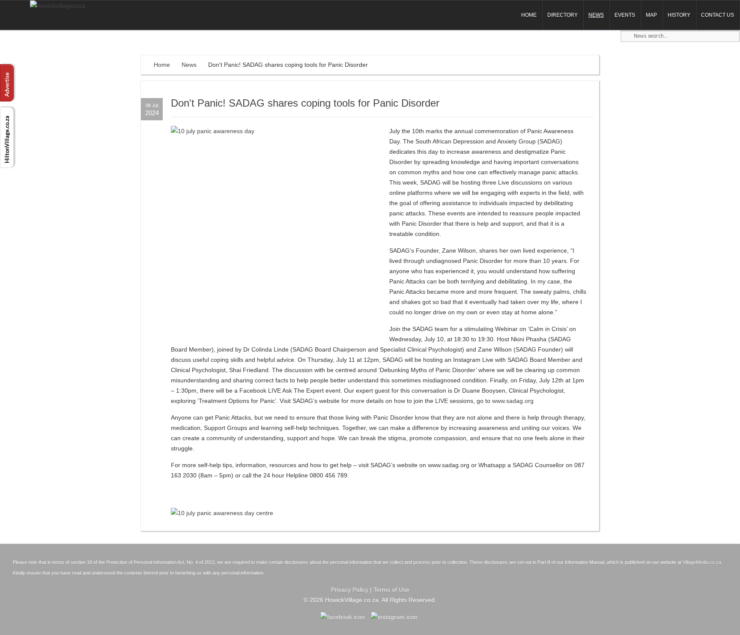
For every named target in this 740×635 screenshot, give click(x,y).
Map (651, 15)
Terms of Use (391, 589)
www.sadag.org (513, 400)
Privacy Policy (349, 589)
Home (529, 15)
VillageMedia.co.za (702, 562)
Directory (562, 15)
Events (625, 15)
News (596, 15)
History (679, 15)
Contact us (717, 15)
